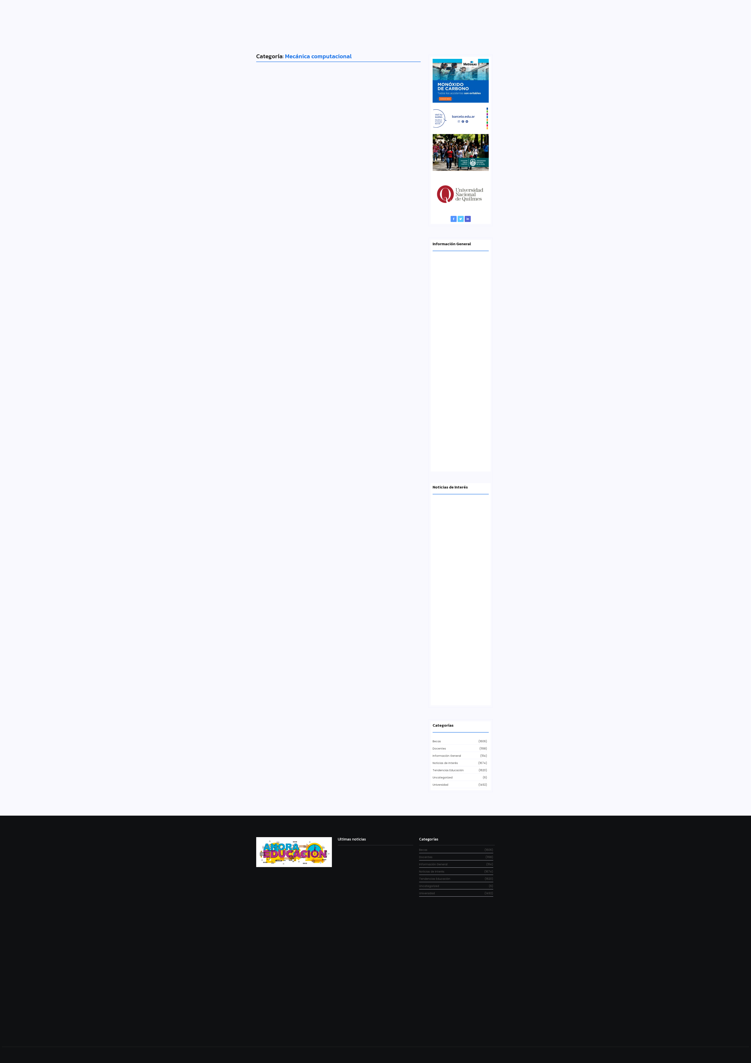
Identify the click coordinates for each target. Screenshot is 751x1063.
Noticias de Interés (275, 242)
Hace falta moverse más (450, 629)
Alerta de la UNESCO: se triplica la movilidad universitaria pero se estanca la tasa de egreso (460, 390)
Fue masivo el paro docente (452, 697)
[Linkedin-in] (468, 219)
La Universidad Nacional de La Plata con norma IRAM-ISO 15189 (458, 461)
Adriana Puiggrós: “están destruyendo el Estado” (459, 318)
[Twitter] (461, 219)
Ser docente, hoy (350, 1032)
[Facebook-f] (454, 219)
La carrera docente (446, 561)
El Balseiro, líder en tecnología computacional (323, 249)
